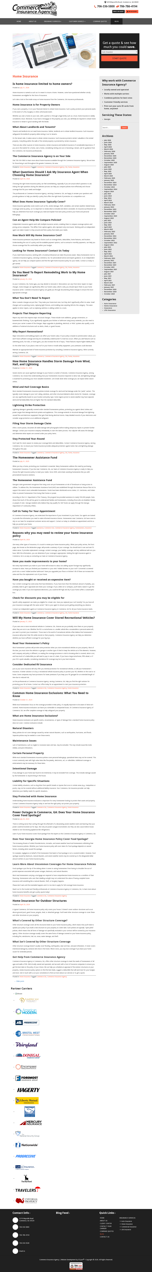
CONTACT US (21, 28)
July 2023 (107, 220)
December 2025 (110, 156)
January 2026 (109, 154)
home (70, 167)
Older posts (19, 981)
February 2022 (109, 258)
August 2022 (109, 245)
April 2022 (108, 254)
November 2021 (110, 265)
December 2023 (110, 209)
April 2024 (108, 200)
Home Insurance (25, 167)
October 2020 (109, 294)
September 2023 (110, 216)
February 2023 (109, 231)
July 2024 (107, 194)
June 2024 (108, 196)
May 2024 (107, 198)
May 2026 (107, 145)
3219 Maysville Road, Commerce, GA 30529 (122, 2)
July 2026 (107, 140)
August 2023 (109, 218)
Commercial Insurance (128, 1227)
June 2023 (108, 223)
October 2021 (109, 267)
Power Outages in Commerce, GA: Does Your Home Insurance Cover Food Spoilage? (54, 814)
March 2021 (108, 283)
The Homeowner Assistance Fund (35, 457)
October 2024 (109, 187)
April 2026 (108, 147)
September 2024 (110, 189)
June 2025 (108, 169)
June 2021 (108, 276)
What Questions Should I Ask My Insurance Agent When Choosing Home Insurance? (50, 173)
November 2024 (110, 185)
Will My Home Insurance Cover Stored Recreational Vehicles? (54, 617)
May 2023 (107, 225)
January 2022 (109, 260)
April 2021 (108, 280)
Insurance (108, 308)
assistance (40, 528)
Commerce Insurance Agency (54, 167)
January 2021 (109, 287)
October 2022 (109, 240)
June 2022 (108, 249)
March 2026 (108, 149)
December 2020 (110, 289)
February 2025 (109, 178)
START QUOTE (119, 58)
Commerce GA (49, 528)
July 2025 (107, 167)
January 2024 (109, 207)
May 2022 (107, 251)
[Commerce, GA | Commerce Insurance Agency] (35, 9)
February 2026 (109, 151)
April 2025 (108, 174)
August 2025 (109, 165)
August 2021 (109, 272)
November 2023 (110, 211)
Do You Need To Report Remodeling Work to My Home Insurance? (49, 274)
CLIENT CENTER (106, 1223)
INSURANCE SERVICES (52, 21)
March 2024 (108, 203)
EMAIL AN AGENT (118, 11)
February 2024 (109, 205)
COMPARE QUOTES (100, 21)
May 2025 (107, 171)
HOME (19, 21)
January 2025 (109, 180)
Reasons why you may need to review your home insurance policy (53, 534)
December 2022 (110, 236)
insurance (76, 167)
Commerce (40, 167)
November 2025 (110, 158)
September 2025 (110, 162)
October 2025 (109, 160)
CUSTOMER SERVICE (76, 21)
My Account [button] (132, 11)
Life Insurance (110, 310)
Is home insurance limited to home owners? (42, 83)
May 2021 (107, 278)
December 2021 (110, 263)
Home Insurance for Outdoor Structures (40, 900)
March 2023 (108, 229)
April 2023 (108, 227)
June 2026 (108, 142)
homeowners (79, 528)
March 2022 (108, 256)
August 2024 (109, 191)
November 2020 (110, 292)
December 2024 (110, 182)
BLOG (117, 21)
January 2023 (109, 234)
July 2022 (107, 247)
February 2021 (109, 285)
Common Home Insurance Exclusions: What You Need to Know (50, 694)
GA (66, 167)
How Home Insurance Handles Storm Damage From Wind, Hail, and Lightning (51, 363)
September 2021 (110, 269)
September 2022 (110, 243)
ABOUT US (32, 21)
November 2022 (110, 238)
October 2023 (109, 214)
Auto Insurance (110, 303)
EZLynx (80, 1260)
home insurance (73, 613)
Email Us (22, 1251)
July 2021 (107, 274)
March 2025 (108, 176)
